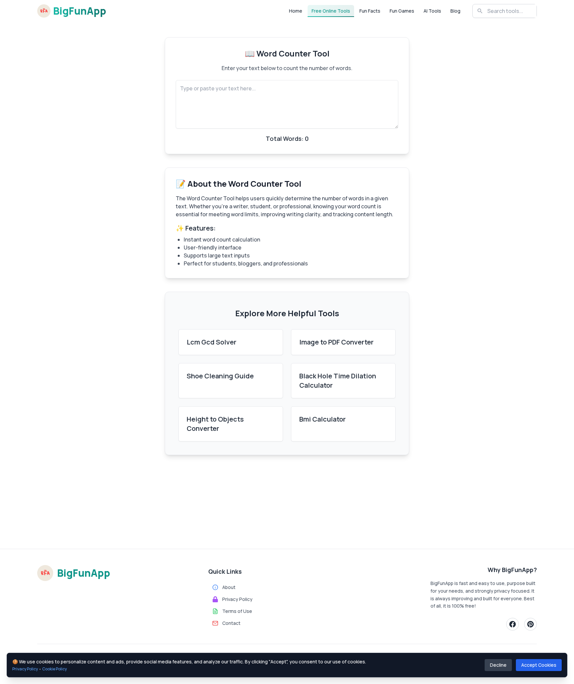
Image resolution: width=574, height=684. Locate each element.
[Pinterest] (530, 624)
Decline (498, 665)
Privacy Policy (25, 669)
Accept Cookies (538, 665)
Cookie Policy (54, 669)
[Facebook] (512, 624)
